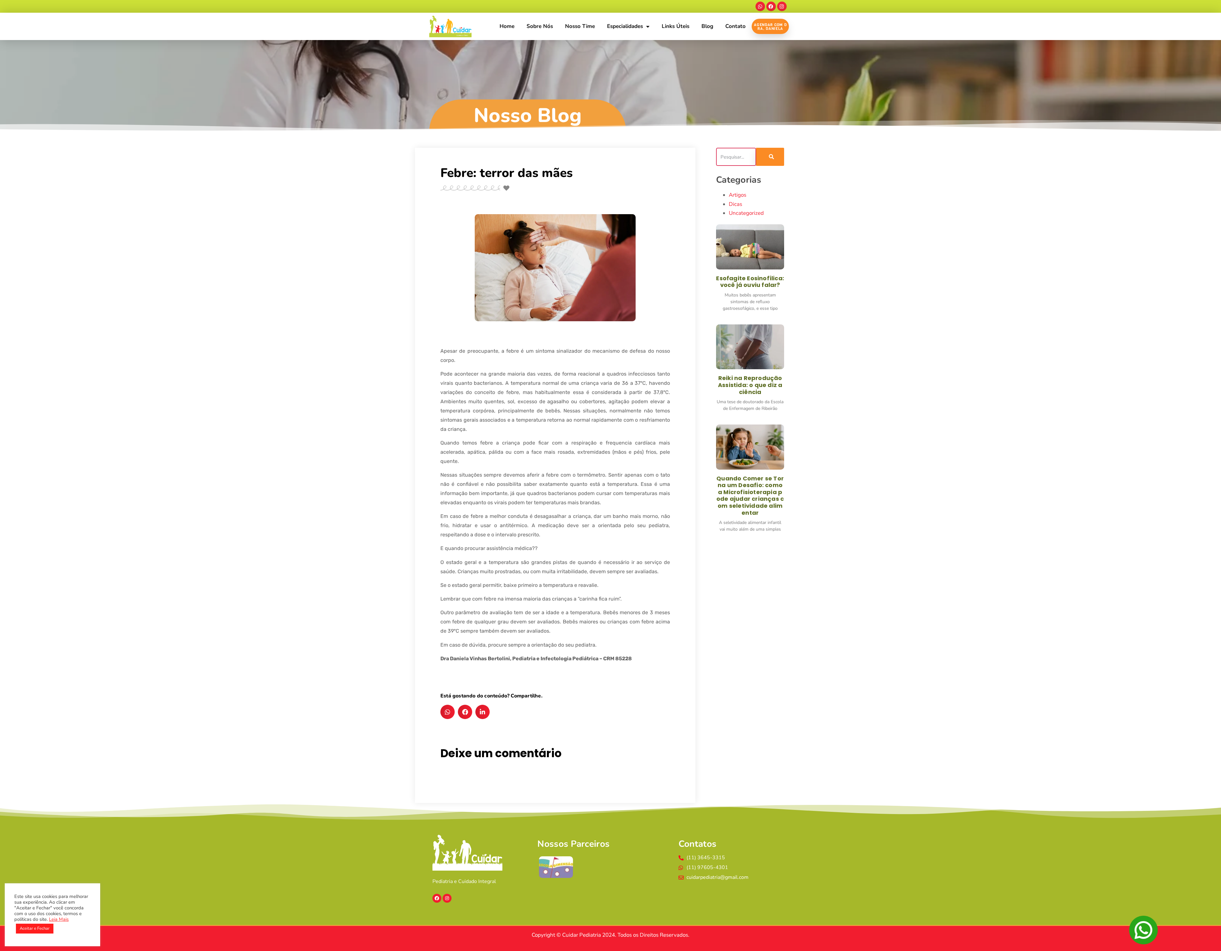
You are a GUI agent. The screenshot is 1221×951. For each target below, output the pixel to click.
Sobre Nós (540, 26)
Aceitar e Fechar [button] (35, 928)
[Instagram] (782, 6)
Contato (735, 26)
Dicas (735, 204)
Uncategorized (746, 213)
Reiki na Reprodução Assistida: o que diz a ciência (750, 385)
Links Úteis (675, 26)
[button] (447, 712)
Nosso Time (580, 26)
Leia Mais (59, 919)
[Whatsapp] (760, 6)
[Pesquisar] (770, 157)
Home (507, 26)
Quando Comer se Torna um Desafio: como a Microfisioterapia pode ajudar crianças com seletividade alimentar (750, 495)
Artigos (737, 195)
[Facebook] (771, 6)
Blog (707, 26)
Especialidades (625, 26)
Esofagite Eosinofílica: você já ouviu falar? (750, 281)
